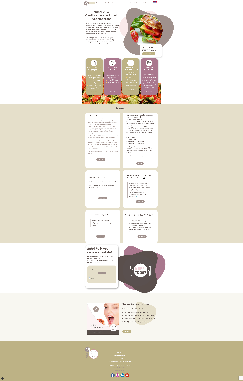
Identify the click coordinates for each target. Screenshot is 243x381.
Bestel (140, 163)
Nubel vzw (114, 2)
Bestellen (107, 2)
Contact (145, 2)
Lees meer (126, 331)
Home (91, 2)
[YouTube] (127, 375)
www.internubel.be (130, 84)
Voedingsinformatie (126, 2)
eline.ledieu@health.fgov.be (119, 367)
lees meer (148, 53)
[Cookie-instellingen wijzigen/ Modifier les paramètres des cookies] (2, 378)
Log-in (151, 2)
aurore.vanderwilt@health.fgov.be (120, 363)
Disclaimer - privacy (120, 370)
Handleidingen (137, 2)
